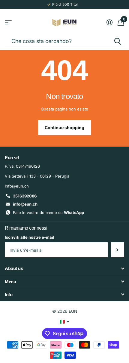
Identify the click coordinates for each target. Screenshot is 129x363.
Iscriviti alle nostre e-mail (29, 237)
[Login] (109, 22)
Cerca (117, 41)
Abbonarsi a (117, 249)
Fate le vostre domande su (48, 212)
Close (64, 268)
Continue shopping (64, 127)
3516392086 (25, 196)
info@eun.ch (25, 204)
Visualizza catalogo (8, 22)
